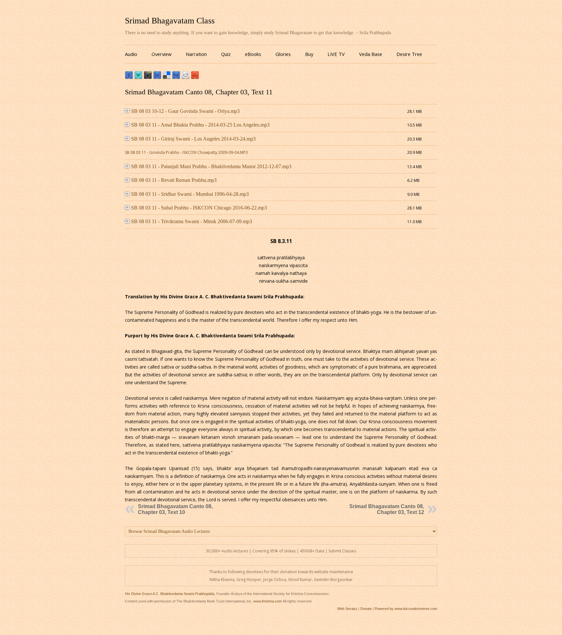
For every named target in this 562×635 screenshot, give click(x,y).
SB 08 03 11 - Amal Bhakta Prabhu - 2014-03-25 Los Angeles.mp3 (200, 125)
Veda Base (370, 54)
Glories (283, 54)
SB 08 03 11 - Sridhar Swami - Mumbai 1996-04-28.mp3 (190, 194)
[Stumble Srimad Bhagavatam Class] (195, 77)
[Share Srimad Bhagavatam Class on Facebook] (129, 77)
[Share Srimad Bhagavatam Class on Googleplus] (148, 77)
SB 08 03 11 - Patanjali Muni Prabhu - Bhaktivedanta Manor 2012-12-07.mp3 (211, 166)
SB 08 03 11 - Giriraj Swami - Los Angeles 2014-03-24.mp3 (193, 139)
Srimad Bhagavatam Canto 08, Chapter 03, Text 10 (175, 509)
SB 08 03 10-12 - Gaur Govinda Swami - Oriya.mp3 (185, 111)
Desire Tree (409, 54)
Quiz (226, 54)
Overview (161, 54)
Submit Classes (342, 551)
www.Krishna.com (267, 601)
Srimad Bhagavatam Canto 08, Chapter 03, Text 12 (386, 509)
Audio (131, 54)
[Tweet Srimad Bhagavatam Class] (138, 77)
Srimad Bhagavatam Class (170, 20)
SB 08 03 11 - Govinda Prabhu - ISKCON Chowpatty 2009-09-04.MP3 (186, 152)
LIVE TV (336, 54)
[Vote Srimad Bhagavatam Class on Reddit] (185, 77)
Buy (309, 54)
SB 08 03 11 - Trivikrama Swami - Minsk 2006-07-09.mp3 (191, 221)
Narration (196, 54)
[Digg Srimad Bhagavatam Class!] (176, 77)
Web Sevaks (347, 609)
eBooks (253, 54)
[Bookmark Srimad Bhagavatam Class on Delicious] (167, 77)
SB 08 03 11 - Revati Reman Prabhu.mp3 (174, 180)
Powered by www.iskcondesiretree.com (406, 609)
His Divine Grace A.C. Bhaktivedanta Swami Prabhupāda (169, 594)
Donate (366, 609)
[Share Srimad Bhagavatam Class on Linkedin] (157, 77)
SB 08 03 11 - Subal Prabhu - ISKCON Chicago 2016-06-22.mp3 (199, 207)
